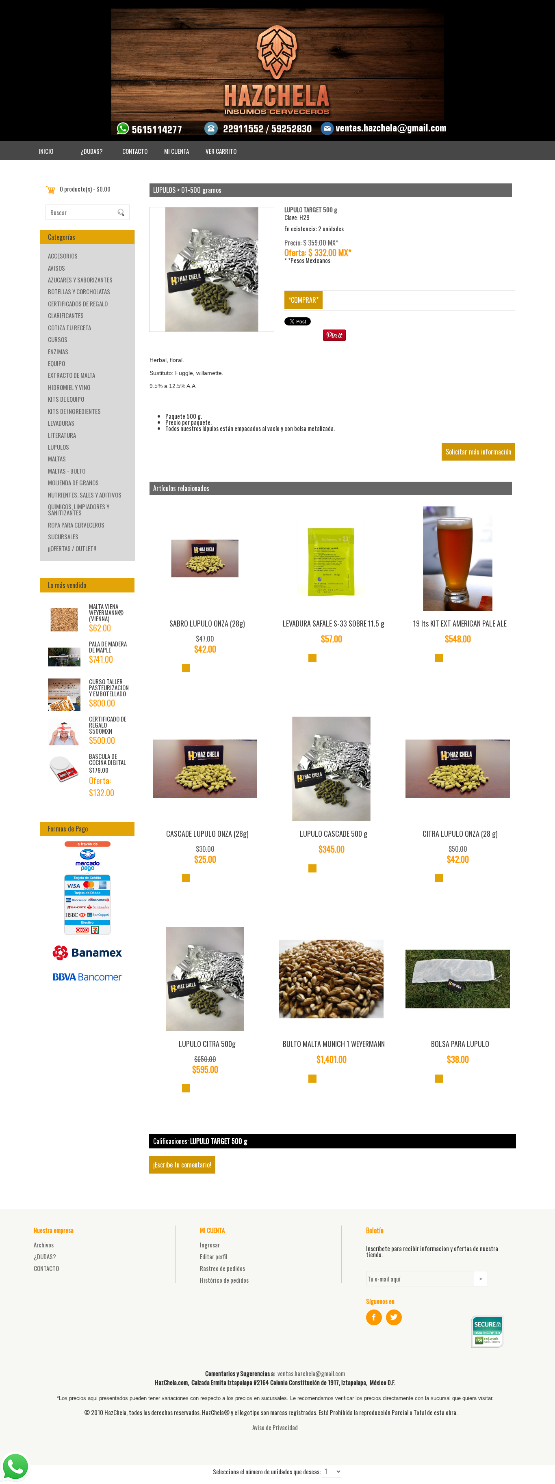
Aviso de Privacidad (275, 1427)
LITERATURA (62, 435)
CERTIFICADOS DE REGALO (78, 303)
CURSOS (57, 339)
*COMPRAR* (303, 300)
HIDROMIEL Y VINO (69, 387)
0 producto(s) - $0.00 (85, 188)
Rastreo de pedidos (222, 1268)
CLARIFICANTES (66, 315)
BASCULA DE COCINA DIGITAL (107, 759)
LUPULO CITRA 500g (207, 1043)
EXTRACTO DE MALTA (71, 374)
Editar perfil (213, 1256)
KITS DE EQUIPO (66, 398)
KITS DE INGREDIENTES (74, 411)
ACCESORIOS (63, 255)
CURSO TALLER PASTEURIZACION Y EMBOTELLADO (109, 687)
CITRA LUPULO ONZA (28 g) (460, 833)
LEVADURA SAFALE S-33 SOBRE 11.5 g (333, 623)
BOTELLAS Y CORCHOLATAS (79, 291)
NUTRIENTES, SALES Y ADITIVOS (84, 494)
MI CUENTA (176, 150)
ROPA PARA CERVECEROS (76, 524)
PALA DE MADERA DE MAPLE (108, 646)
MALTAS (57, 458)
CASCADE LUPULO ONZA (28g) (207, 833)
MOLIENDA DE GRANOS (73, 482)
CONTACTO (134, 150)
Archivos (44, 1244)
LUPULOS (58, 446)
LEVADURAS (61, 422)
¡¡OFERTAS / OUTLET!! (72, 548)
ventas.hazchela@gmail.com (311, 1373)
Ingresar (210, 1244)
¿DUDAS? (91, 150)
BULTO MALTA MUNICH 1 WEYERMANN (334, 1043)
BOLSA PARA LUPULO (460, 1043)
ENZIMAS (58, 351)
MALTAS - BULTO (66, 470)
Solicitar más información (478, 452)
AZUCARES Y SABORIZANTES (80, 279)
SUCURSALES (63, 536)
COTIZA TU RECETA (69, 327)
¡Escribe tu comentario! (182, 1165)
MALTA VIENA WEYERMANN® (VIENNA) (106, 612)
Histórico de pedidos (224, 1279)
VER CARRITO (221, 150)
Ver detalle (186, 668)
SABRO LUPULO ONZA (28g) (207, 623)
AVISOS (56, 267)
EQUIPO (56, 363)
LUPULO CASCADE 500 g (333, 833)
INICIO (46, 150)
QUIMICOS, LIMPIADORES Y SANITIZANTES (78, 509)
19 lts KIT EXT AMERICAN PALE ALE (460, 623)
